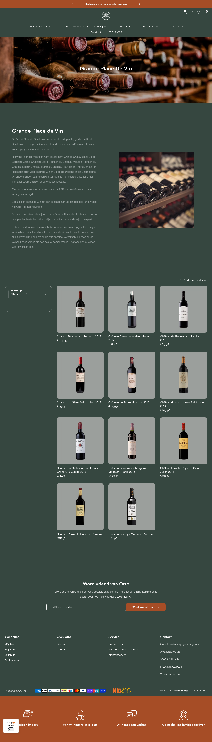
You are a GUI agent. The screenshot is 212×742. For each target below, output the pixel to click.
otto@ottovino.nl (173, 667)
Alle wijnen (100, 26)
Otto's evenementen (75, 26)
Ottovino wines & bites (40, 26)
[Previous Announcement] (73, 4)
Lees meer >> (124, 596)
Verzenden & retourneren (123, 649)
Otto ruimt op (177, 26)
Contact (62, 649)
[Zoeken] (198, 12)
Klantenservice (117, 655)
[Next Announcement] (139, 4)
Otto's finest (124, 26)
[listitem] (106, 4)
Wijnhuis (10, 655)
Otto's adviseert (150, 26)
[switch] (11, 729)
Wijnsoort (11, 649)
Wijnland (10, 644)
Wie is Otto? (116, 32)
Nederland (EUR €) (16, 690)
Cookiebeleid (116, 644)
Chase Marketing (180, 690)
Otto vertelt (96, 32)
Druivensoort (13, 660)
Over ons (62, 644)
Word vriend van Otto (145, 607)
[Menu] (17, 721)
